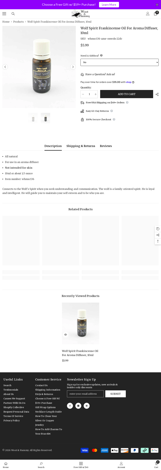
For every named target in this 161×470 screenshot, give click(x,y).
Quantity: (86, 87)
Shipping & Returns (81, 146)
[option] (39, 67)
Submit (115, 393)
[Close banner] (157, 4)
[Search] (13, 14)
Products (18, 21)
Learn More (109, 4)
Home (6, 21)
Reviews (106, 146)
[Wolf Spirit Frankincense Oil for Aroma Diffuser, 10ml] (80, 323)
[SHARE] (156, 94)
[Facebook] (70, 406)
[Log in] (148, 13)
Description (53, 146)
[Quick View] (65, 334)
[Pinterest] (87, 406)
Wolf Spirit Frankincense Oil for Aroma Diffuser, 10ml (80, 353)
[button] (5, 67)
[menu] (4, 14)
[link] (21, 272)
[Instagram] (78, 406)
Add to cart (127, 94)
